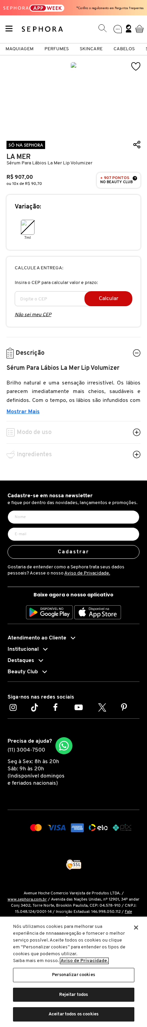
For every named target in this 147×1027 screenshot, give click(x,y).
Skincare (91, 49)
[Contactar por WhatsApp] (63, 745)
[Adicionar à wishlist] (136, 66)
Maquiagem (19, 49)
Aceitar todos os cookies (73, 1014)
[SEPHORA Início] (42, 28)
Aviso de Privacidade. (87, 573)
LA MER (18, 157)
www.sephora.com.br (27, 899)
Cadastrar (74, 552)
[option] (73, 96)
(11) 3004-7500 (26, 750)
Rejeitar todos (73, 994)
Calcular (108, 298)
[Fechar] (136, 927)
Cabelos (124, 49)
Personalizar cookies (73, 975)
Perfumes (56, 49)
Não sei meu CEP (33, 314)
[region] (73, 972)
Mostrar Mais (23, 412)
